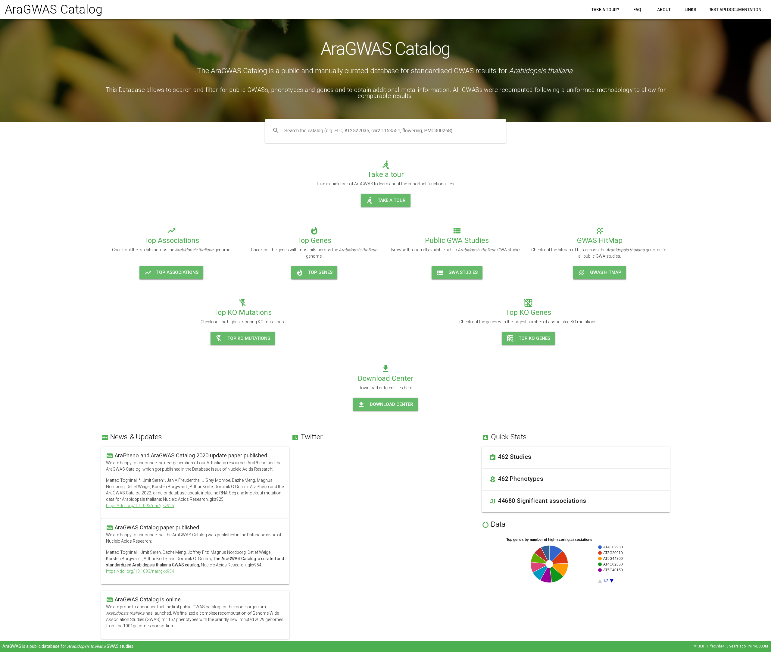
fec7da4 (717, 646)
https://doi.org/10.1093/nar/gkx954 (140, 571)
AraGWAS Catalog (53, 9)
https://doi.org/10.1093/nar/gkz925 (140, 505)
